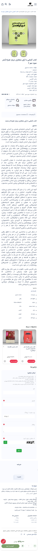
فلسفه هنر (21, 12)
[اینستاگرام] (21, 534)
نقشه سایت (34, 522)
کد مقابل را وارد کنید (29, 438)
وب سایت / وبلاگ (29, 413)
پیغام (33, 424)
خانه (35, 12)
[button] (3, 347)
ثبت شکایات (34, 520)
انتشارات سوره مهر (29, 94)
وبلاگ (17, 518)
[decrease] (35, 546)
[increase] (22, 546)
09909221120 (32, 507)
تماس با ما (16, 522)
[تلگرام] (24, 534)
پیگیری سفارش (33, 518)
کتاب (32, 12)
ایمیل (33, 401)
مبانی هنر (27, 12)
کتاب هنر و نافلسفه (12, 347)
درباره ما (17, 520)
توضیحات (31, 115)
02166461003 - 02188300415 (22, 507)
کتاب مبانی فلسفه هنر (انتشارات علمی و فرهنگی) (29, 349)
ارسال (19, 451)
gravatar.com (10, 381)
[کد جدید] (5, 442)
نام (34, 389)
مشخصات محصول (21, 115)
